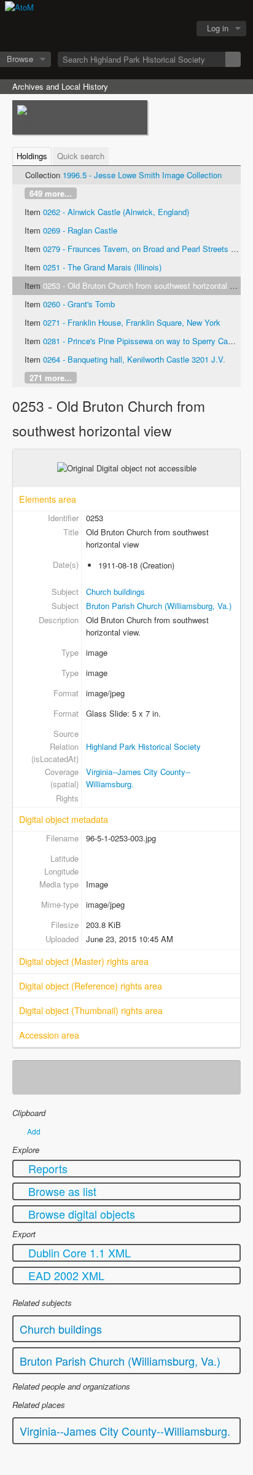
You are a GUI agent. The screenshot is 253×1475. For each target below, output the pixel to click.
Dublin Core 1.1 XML (78, 1253)
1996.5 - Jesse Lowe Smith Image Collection (142, 175)
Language (143, 29)
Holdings (32, 156)
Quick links (173, 29)
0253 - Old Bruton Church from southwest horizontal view (144, 285)
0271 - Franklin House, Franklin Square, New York (131, 322)
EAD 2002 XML (64, 1275)
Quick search (80, 156)
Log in (217, 28)
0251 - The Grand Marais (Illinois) (102, 267)
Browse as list (60, 1191)
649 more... (50, 193)
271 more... (50, 378)
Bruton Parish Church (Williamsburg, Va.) (159, 606)
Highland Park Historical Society (143, 746)
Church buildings (115, 591)
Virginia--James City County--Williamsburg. (125, 1431)
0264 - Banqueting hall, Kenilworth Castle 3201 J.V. (134, 359)
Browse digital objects (80, 1214)
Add (34, 1131)
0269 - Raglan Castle (80, 230)
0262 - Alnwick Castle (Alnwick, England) (116, 212)
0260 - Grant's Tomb (79, 304)
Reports (46, 1168)
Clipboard (112, 29)
